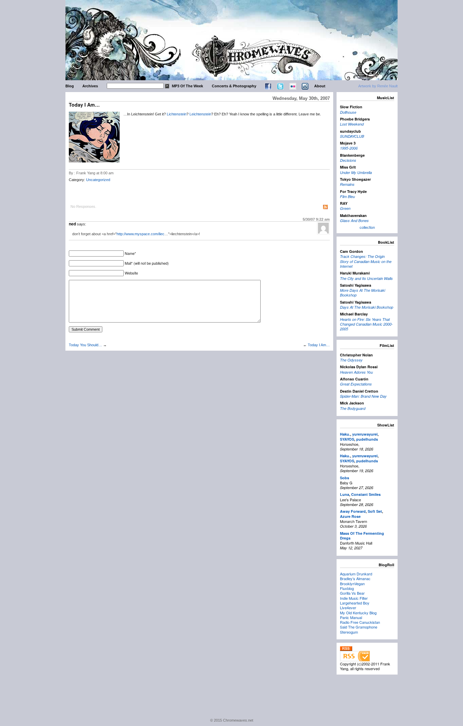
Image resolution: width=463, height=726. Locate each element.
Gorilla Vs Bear (352, 593)
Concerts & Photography (234, 86)
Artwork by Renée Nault (378, 86)
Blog (69, 86)
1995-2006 (349, 148)
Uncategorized (98, 180)
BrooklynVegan (352, 583)
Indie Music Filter (354, 598)
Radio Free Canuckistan (360, 622)
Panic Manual (351, 617)
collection (367, 227)
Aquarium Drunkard (356, 573)
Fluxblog (347, 588)
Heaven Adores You (356, 372)
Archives (90, 86)
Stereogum (349, 632)
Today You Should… (85, 345)
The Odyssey (351, 359)
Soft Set (375, 511)
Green (345, 208)
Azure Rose (350, 516)
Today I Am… (319, 345)
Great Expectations (356, 384)
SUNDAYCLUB (352, 136)
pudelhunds (367, 439)
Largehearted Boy (354, 603)
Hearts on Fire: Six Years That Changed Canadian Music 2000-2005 (366, 324)
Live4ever (348, 607)
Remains (347, 184)
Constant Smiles (366, 494)
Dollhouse (348, 112)
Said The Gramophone (358, 627)
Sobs (344, 477)
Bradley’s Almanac (355, 578)
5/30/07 (316, 219)
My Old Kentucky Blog (358, 612)
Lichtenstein (176, 114)
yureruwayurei (365, 434)
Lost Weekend (352, 124)
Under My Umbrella (356, 172)
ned (72, 224)
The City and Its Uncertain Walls (366, 278)
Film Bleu (347, 196)
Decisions (348, 160)
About (319, 86)
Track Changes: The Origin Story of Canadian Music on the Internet (365, 261)
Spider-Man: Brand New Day (363, 396)
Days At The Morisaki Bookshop (366, 307)
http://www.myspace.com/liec (140, 234)
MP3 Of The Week (187, 86)
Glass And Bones (354, 220)
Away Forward (353, 511)
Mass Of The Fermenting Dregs (362, 536)
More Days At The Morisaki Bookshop (362, 293)
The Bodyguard (352, 408)
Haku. (345, 434)
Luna (344, 494)
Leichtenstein (200, 114)
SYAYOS (347, 439)
